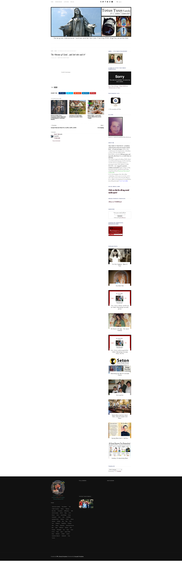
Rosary (69, 515)
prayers (72, 529)
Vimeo (118, 88)
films (53, 525)
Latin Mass (66, 1)
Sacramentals (54, 517)
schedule (62, 533)
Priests (58, 515)
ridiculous (57, 533)
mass (53, 527)
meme (56, 527)
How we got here (119, 395)
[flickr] (112, 2)
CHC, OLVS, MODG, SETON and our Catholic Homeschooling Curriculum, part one (120, 307)
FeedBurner (123, 217)
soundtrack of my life (56, 535)
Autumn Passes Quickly (56, 506)
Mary (65, 512)
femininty (69, 523)
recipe (53, 533)
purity (57, 531)
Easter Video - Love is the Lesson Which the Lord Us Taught (94, 117)
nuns (71, 527)
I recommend (60, 510)
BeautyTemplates (63, 556)
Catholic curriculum (55, 508)
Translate (119, 471)
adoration (53, 521)
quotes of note (67, 531)
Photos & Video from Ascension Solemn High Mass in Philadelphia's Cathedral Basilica (58, 117)
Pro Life (72, 1)
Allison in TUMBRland (115, 202)
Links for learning (55, 512)
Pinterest (53, 515)
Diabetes (62, 508)
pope (64, 529)
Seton (63, 517)
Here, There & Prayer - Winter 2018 (116, 86)
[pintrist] (107, 2)
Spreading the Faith (55, 519)
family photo (64, 523)
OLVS (70, 512)
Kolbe (72, 510)
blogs (66, 521)
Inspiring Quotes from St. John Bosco (120, 438)
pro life (53, 531)
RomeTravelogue (63, 515)
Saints (59, 517)
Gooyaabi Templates (79, 556)
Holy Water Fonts (120, 286)
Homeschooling (58, 1)
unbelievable (64, 535)
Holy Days (67, 508)
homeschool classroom (70, 525)
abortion (72, 519)
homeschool (62, 525)
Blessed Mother (64, 506)
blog (63, 521)
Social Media (68, 517)
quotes (62, 531)
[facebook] (105, 2)
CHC (70, 506)
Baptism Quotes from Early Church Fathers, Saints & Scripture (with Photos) (120, 416)
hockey (57, 525)
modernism (61, 527)
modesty (66, 527)
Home (52, 1)
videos (69, 535)
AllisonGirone (111, 88)
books (70, 521)
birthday (58, 521)
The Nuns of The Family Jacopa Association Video (75, 116)
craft (53, 523)
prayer (68, 529)
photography (59, 529)
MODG (61, 512)
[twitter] (103, 2)
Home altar (54, 510)
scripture (68, 533)
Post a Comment (56, 140)
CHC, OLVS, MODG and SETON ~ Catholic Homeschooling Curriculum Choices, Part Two (120, 352)
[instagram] (109, 2)
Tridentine (62, 519)
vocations (53, 537)
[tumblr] (100, 2)
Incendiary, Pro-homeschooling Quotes (120, 458)
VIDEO (55, 50)
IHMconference (66, 510)
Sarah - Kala (57, 134)
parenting (53, 529)
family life (58, 523)
